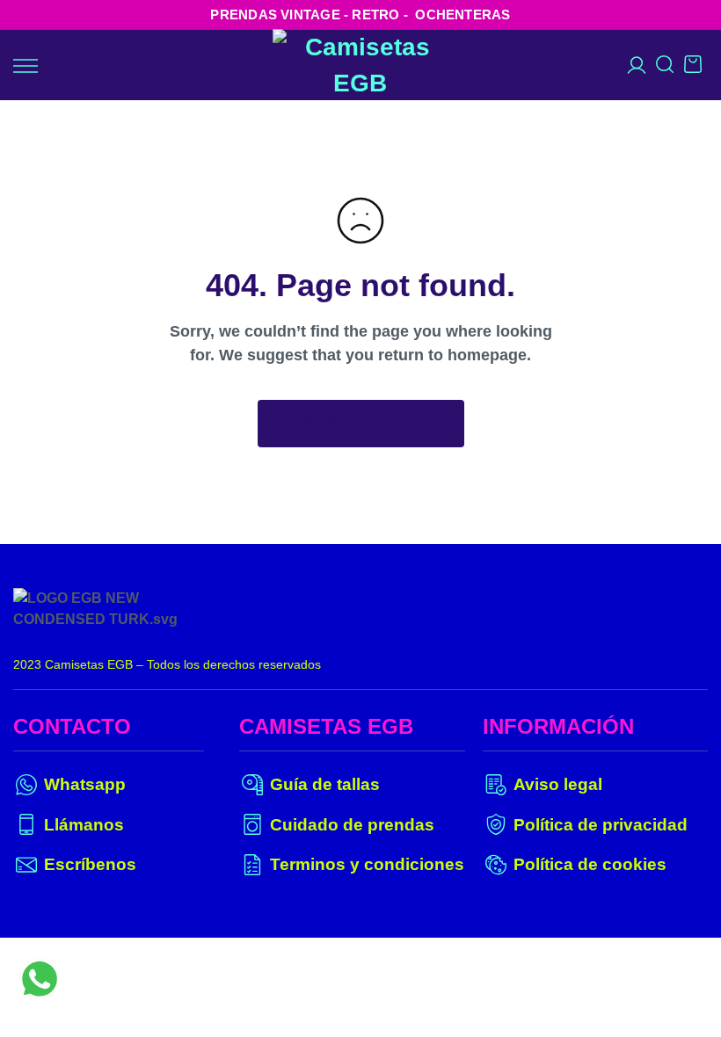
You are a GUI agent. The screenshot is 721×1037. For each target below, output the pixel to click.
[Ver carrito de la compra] (692, 69)
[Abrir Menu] (25, 66)
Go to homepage (361, 423)
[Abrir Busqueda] (664, 69)
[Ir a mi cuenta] (636, 65)
